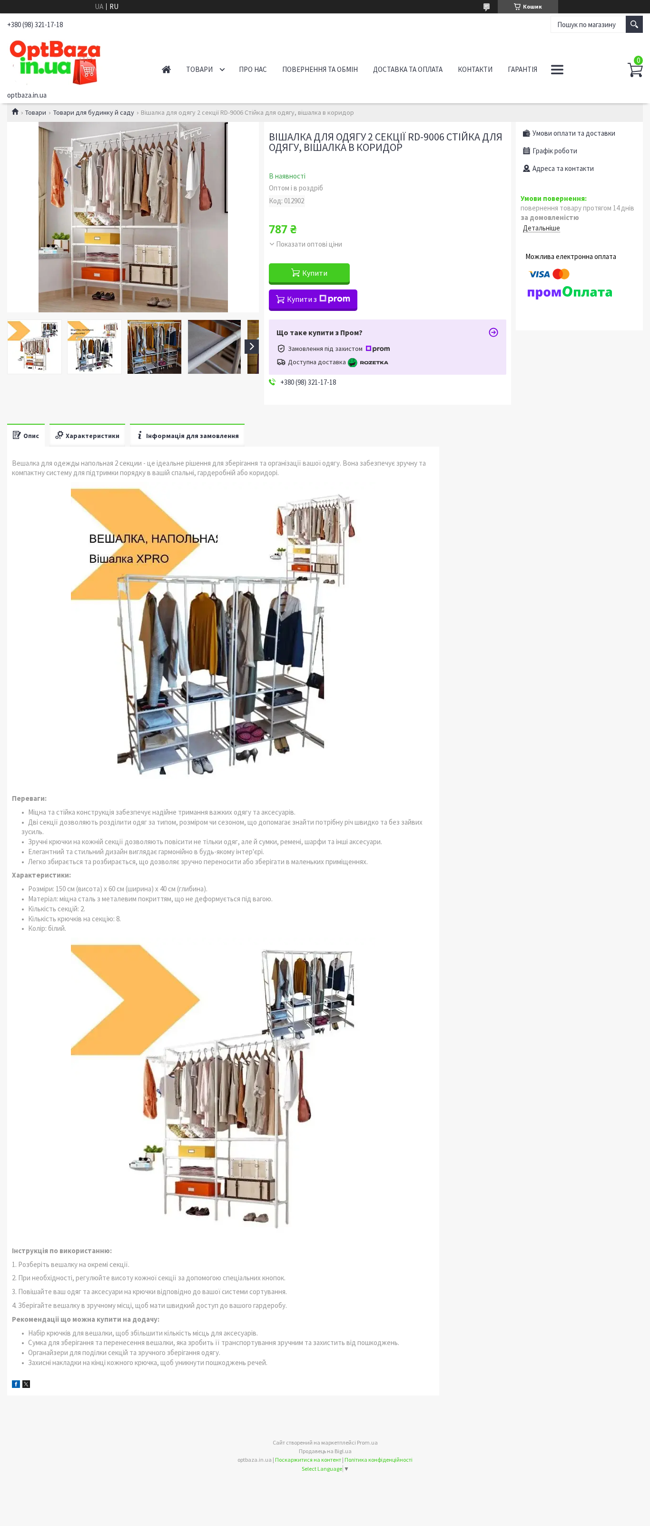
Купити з (302, 299)
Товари (199, 69)
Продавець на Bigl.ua (325, 1451)
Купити (314, 273)
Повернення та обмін (320, 69)
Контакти (475, 69)
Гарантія (522, 69)
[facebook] (16, 1385)
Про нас (253, 69)
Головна (166, 69)
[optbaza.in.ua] (74, 61)
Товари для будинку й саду (93, 112)
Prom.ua (367, 1442)
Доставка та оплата (408, 69)
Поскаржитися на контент (308, 1459)
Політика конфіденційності (379, 1459)
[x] (26, 1385)
